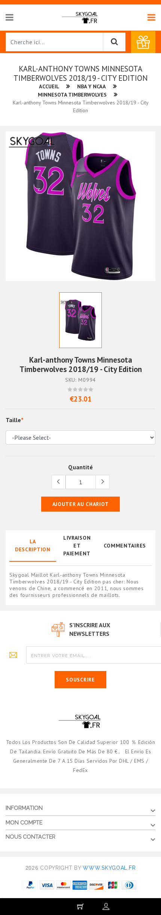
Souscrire (80, 679)
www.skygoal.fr (109, 868)
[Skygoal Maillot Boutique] (80, 17)
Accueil (49, 86)
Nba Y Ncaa (91, 86)
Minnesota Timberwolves (72, 94)
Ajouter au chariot (80, 504)
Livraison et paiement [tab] (77, 545)
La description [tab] (33, 545)
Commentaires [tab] (125, 545)
